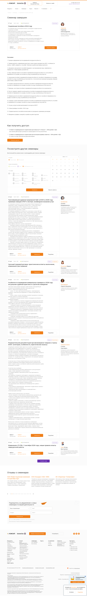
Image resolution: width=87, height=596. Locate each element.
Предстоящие (13, 159)
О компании (44, 8)
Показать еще (43, 461)
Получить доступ (15, 140)
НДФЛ (44, 178)
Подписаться (20, 516)
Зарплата (17, 178)
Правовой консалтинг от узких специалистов (24, 547)
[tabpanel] (19, 484)
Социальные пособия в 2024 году (26, 12)
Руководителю (18, 175)
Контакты (78, 8)
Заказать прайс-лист (78, 582)
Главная (9, 12)
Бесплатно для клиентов (18, 181)
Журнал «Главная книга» (10, 555)
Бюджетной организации (11, 547)
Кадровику (45, 175)
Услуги (16, 8)
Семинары (23, 8)
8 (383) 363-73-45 (75, 2)
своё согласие (16, 519)
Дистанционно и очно (28, 166)
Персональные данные (37, 184)
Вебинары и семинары (24, 556)
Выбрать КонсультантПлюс (35, 3)
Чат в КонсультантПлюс (24, 550)
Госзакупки (17, 183)
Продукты (9, 8)
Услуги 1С (9, 561)
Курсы (30, 8)
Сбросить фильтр (52, 189)
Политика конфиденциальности (27, 567)
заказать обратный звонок (74, 3)
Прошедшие (21, 159)
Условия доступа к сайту (39, 567)
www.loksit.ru (74, 587)
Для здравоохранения (27, 181)
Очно (20, 166)
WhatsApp (72, 543)
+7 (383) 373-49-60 (73, 550)
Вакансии (50, 545)
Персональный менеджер (24, 553)
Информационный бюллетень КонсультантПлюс (61, 544)
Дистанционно (13, 166)
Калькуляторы (10, 552)
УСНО (25, 173)
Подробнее (80, 592)
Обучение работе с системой (23, 559)
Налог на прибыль (36, 176)
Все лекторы (34, 543)
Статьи (49, 542)
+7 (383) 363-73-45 (73, 546)
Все (11, 173)
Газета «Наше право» (61, 542)
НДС (35, 173)
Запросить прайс (50, 3)
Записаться (37, 254)
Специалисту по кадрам (11, 548)
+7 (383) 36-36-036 (73, 548)
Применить (34, 189)
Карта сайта (10, 563)
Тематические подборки (24, 549)
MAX (70, 545)
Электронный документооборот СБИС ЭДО (11, 559)
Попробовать (55, 533)
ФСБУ (35, 178)
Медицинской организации (9, 550)
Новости (36, 8)
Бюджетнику (45, 180)
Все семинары (34, 542)
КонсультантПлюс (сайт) (50, 567)
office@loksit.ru (73, 542)
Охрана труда (37, 180)
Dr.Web (8, 556)
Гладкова (26, 178)
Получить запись (51, 47)
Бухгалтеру (17, 173)
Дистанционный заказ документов (23, 552)
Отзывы (49, 543)
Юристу (25, 175)
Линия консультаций (23, 545)
